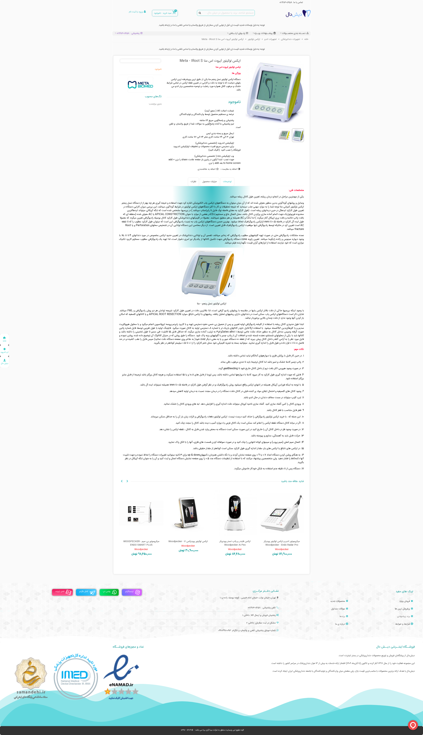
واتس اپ (106, 591)
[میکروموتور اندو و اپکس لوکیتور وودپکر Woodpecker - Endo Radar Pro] (282, 513)
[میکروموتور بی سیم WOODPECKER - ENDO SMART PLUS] (141, 513)
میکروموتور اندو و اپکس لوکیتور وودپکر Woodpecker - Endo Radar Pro (282, 543)
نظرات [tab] (193, 182)
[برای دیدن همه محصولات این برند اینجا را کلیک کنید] (140, 85)
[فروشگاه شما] (292, 13)
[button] (127, 481)
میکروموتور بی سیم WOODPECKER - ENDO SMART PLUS (141, 543)
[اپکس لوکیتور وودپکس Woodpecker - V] (188, 513)
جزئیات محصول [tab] (209, 182)
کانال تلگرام (83, 591)
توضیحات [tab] (227, 182)
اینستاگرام (129, 591)
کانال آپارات (59, 591)
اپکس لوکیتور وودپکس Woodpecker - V (188, 541)
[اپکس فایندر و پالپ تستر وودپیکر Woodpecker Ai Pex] (235, 513)
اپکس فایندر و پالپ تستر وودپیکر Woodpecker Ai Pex (234, 543)
